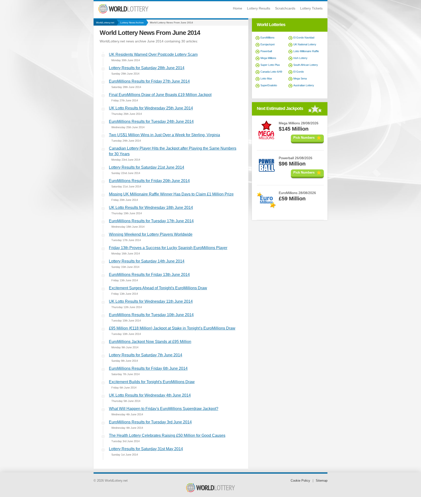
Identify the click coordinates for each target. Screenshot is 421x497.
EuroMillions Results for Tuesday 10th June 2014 (151, 315)
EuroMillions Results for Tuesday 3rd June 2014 (150, 422)
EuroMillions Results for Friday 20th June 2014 (149, 181)
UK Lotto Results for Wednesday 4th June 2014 (150, 395)
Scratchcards (285, 8)
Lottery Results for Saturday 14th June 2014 (146, 261)
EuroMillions (267, 37)
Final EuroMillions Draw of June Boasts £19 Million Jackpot (160, 95)
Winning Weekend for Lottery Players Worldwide (150, 234)
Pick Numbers (304, 137)
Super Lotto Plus (270, 64)
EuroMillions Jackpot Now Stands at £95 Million (150, 342)
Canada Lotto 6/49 (271, 71)
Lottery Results (258, 8)
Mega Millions (268, 58)
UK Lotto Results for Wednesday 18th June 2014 (151, 207)
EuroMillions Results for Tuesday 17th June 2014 (151, 221)
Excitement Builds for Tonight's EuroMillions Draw (152, 382)
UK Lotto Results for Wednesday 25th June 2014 (151, 108)
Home (237, 8)
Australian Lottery (303, 85)
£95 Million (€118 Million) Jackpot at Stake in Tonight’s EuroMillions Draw (172, 328)
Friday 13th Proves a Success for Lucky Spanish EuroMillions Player (168, 248)
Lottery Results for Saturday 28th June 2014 (146, 68)
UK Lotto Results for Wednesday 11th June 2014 (151, 301)
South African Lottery (305, 64)
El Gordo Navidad (303, 37)
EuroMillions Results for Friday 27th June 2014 (149, 81)
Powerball (266, 51)
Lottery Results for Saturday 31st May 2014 (146, 449)
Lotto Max (266, 78)
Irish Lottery (300, 58)
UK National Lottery (304, 44)
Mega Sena (300, 78)
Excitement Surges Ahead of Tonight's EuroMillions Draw (158, 288)
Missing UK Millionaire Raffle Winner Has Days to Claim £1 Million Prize (171, 194)
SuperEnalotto (268, 85)
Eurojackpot (267, 44)
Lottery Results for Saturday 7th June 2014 (145, 355)
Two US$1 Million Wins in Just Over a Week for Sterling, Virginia (164, 135)
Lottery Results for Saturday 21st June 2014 (146, 167)
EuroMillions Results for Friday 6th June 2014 (148, 368)
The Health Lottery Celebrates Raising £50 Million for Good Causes (167, 435)
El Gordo (298, 71)
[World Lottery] (123, 12)
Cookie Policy (300, 480)
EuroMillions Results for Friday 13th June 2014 (149, 275)
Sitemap (321, 480)
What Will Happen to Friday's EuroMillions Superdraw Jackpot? (163, 409)
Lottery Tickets (311, 8)
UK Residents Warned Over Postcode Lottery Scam (153, 54)
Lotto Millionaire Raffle (306, 51)
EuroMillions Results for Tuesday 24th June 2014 (151, 121)
